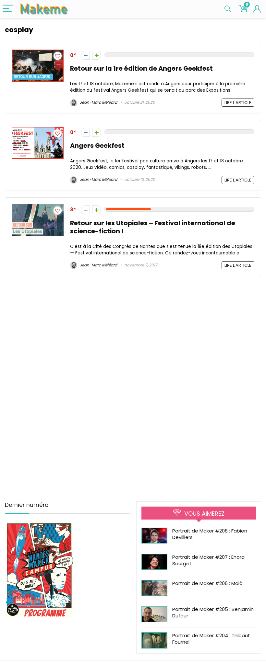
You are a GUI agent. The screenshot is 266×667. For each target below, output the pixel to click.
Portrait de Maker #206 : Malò (207, 583)
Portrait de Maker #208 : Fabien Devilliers (209, 534)
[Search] (228, 9)
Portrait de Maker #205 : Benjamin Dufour (213, 612)
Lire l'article (237, 102)
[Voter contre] (85, 55)
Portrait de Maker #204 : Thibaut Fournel (211, 638)
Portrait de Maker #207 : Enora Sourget (208, 560)
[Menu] (8, 9)
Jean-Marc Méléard (98, 102)
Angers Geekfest (97, 145)
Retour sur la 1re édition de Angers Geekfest (141, 68)
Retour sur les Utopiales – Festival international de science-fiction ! (152, 227)
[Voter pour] (96, 55)
